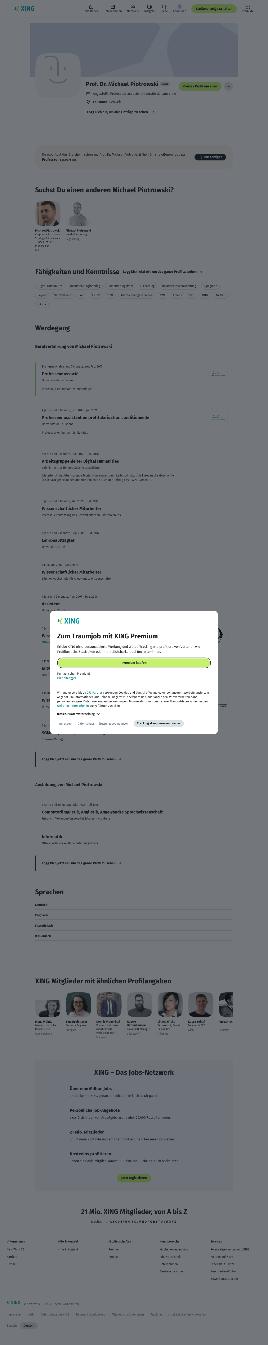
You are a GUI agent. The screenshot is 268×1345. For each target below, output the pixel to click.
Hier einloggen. (67, 678)
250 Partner (94, 692)
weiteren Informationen (73, 706)
